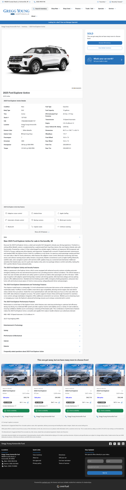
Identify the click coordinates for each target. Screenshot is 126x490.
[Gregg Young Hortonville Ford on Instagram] (118, 444)
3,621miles (88, 393)
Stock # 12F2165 (7, 388)
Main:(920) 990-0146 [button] (10, 461)
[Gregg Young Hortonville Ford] (16, 12)
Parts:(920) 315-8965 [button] (10, 466)
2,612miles (25, 393)
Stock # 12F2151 (69, 388)
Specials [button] (101, 8)
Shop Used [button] (66, 8)
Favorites (102, 2)
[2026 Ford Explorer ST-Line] (47, 375)
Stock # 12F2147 (38, 388)
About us (35, 458)
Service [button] (111, 8)
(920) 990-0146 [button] (40, 2)
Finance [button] (78, 8)
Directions (62, 455)
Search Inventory (41, 9)
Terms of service (64, 463)
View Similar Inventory (104, 48)
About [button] (33, 16)
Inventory (24, 26)
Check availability (12, 410)
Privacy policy (37, 463)
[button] (16, 2)
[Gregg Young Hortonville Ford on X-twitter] (114, 444)
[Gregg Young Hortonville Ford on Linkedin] (122, 444)
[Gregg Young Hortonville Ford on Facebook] (110, 444)
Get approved (37, 460)
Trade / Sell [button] (89, 8)
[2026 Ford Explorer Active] (16, 375)
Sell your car (63, 458)
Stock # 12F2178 (101, 388)
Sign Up (105, 473)
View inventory (37, 455)
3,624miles (119, 393)
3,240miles (57, 393)
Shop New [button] (54, 8)
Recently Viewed (117, 2)
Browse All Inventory (105, 43)
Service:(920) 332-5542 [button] (11, 463)
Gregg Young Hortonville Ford (10, 26)
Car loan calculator (65, 460)
